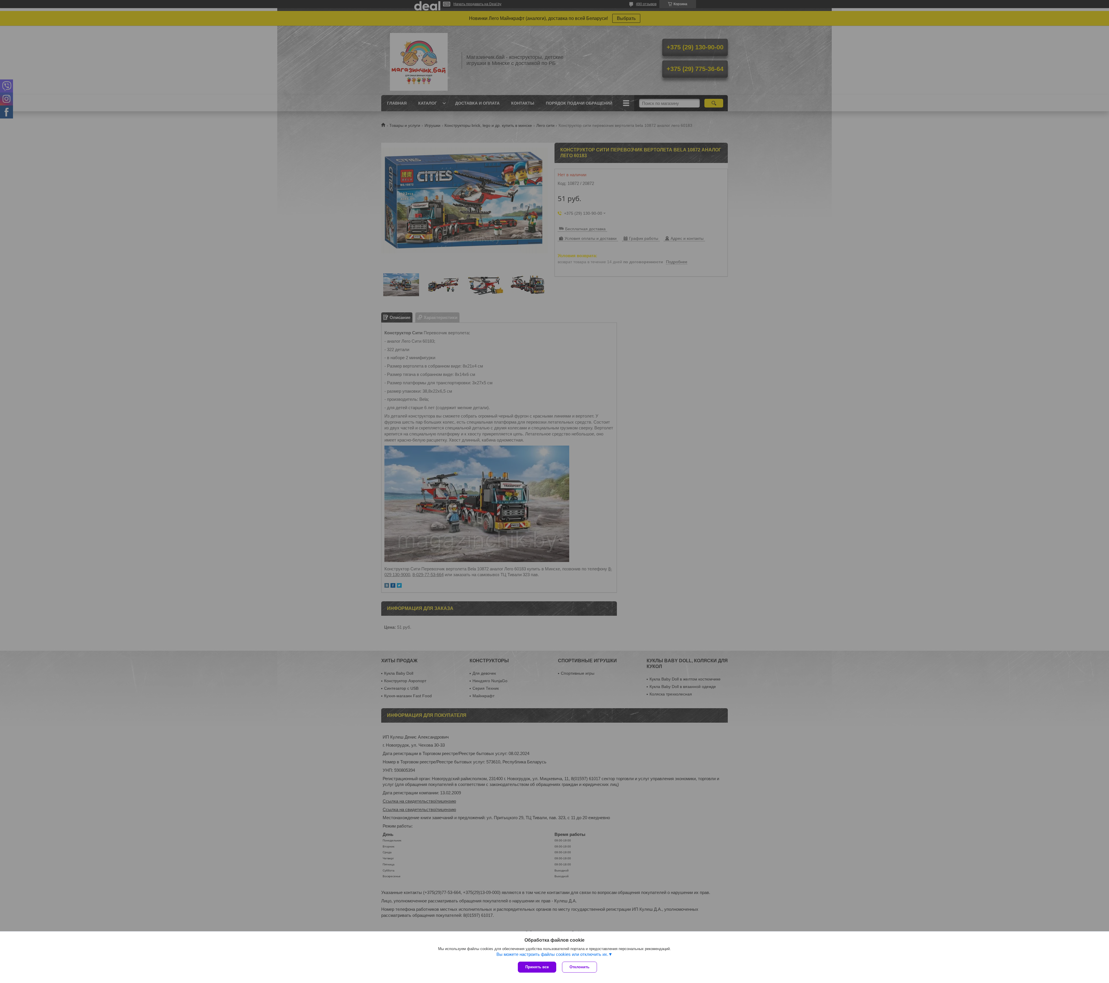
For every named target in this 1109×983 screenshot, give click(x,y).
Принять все (537, 967)
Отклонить (579, 967)
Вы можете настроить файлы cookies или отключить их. (552, 954)
